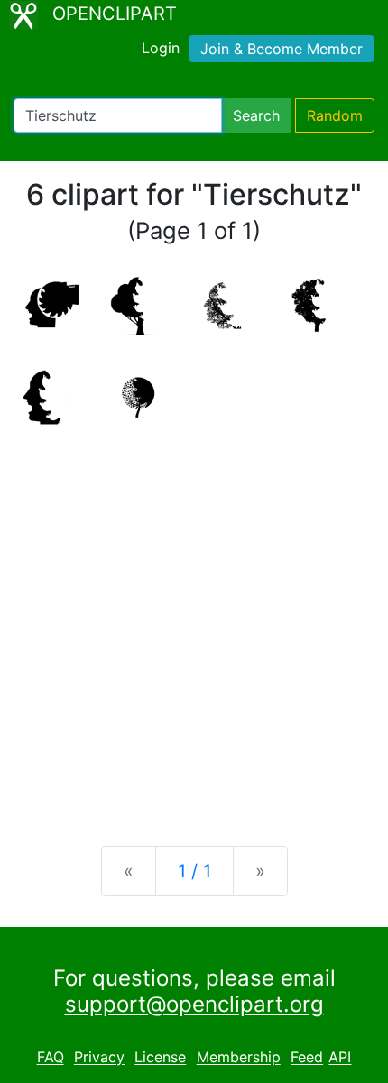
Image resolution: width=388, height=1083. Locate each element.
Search (256, 115)
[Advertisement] (194, 623)
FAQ (50, 1058)
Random (335, 115)
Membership (239, 1058)
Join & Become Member (281, 49)
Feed (307, 1058)
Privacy (99, 1058)
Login (161, 48)
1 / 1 (194, 871)
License (160, 1058)
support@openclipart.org (194, 1004)
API (339, 1058)
